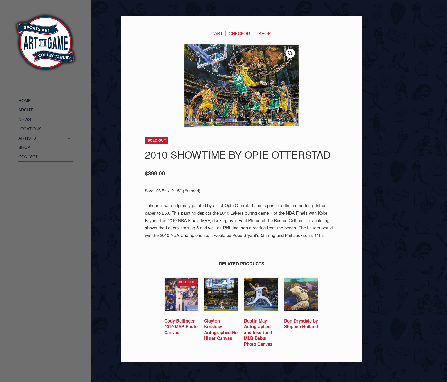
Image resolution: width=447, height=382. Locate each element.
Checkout (240, 33)
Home (24, 100)
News (24, 119)
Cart (217, 33)
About (25, 110)
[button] (290, 53)
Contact (28, 157)
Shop (24, 147)
